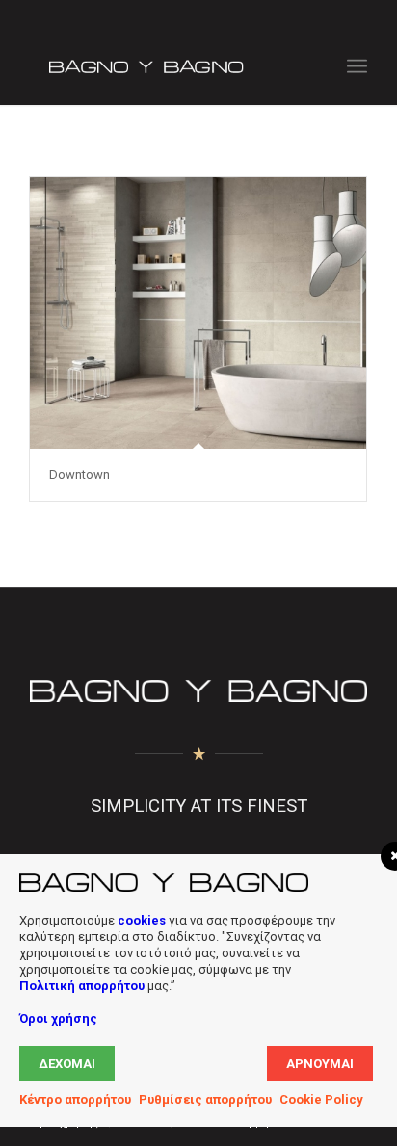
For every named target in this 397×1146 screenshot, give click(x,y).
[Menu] (357, 66)
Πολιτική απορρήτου (82, 985)
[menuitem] (357, 66)
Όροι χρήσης (58, 1018)
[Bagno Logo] (165, 66)
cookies (142, 920)
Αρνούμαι (320, 1063)
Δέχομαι (67, 1063)
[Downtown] (198, 313)
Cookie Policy (321, 1099)
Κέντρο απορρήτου (75, 1099)
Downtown (79, 474)
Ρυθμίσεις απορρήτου (205, 1099)
